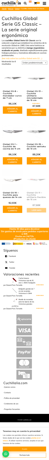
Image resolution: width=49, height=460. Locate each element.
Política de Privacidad (39, 417)
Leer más (36, 210)
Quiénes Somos (7, 417)
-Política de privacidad (11, 398)
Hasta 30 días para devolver (24, 228)
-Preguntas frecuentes (11, 409)
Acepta (24, 449)
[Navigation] (44, 3)
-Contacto (7, 393)
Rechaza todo (24, 455)
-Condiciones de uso (10, 404)
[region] (24, 443)
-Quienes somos (9, 387)
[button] (5, 454)
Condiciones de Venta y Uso (22, 417)
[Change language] (30, 1)
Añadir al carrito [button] (12, 110)
